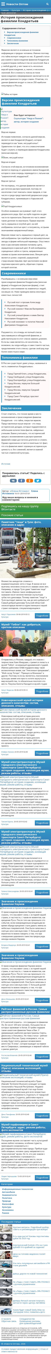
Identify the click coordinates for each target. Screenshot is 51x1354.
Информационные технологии (17, 1189)
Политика (7, 1198)
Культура (4, 617)
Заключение (13, 43)
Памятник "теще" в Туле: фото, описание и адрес (21, 523)
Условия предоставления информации (19, 1349)
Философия (8, 1204)
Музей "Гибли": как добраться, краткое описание (21, 626)
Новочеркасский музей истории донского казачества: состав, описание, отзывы (22, 703)
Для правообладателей (30, 1323)
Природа (6, 1201)
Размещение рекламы (29, 1321)
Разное (5, 1213)
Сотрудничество (27, 1319)
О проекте (6, 1319)
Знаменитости (9, 1195)
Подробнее (42, 615)
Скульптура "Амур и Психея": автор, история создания (29, 120)
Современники (14, 38)
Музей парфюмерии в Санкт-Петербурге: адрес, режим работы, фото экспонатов (23, 1127)
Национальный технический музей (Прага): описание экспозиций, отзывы (24, 1068)
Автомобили (8, 1192)
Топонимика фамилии (17, 41)
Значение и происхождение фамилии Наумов (19, 903)
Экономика (7, 1210)
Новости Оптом (17, 4)
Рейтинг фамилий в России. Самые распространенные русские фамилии (25, 1010)
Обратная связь (8, 1321)
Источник (5, 464)
